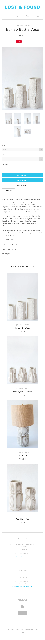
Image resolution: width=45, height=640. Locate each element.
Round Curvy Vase (22, 519)
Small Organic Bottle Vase (22, 392)
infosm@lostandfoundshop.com (22, 587)
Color (3, 145)
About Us (10, 629)
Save (19, 41)
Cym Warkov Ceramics (22, 25)
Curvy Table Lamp (22, 455)
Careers (22, 632)
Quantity (5, 164)
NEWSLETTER (22, 613)
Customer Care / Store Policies (27, 629)
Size (3, 155)
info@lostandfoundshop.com (22, 557)
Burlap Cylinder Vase (22, 328)
